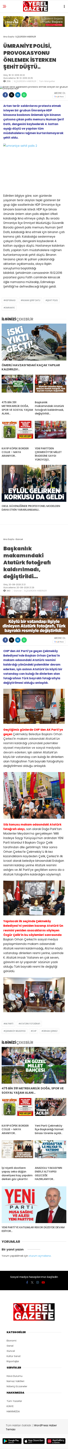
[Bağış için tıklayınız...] (34, 26)
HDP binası (10, 300)
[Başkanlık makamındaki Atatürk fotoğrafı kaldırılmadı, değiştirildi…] (50, 386)
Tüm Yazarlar (14, 1401)
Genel (10, 1345)
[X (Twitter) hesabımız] (32, 1282)
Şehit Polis (52, 300)
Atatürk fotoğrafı (30, 1023)
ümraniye (10, 307)
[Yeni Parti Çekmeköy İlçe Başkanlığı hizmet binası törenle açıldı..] (50, 1109)
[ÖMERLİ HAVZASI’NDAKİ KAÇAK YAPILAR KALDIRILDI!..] (34, 342)
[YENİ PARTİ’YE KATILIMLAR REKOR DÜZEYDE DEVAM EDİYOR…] (34, 1204)
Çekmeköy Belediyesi (15, 1031)
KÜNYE (10, 1406)
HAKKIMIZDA (13, 1411)
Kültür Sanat (14, 1356)
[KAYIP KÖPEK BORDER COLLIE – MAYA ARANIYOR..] (17, 432)
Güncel (17, 590)
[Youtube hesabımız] (43, 1282)
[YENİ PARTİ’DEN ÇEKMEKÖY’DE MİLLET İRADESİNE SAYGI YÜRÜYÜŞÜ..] (50, 432)
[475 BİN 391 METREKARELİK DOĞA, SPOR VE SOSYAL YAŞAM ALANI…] (17, 386)
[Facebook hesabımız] (27, 1282)
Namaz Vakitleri (15, 1381)
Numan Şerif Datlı (31, 300)
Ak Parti (9, 1023)
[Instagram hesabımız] (37, 1282)
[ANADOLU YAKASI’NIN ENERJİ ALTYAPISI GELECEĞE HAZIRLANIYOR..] (50, 1152)
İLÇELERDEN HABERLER (25, 81)
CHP (34, 1031)
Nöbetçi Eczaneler (17, 1386)
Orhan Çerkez (50, 1031)
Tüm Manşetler (47, 81)
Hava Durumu (14, 1376)
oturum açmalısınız (40, 1255)
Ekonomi (11, 1340)
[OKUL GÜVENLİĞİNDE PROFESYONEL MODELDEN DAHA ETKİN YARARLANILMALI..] (34, 483)
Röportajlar (13, 1361)
